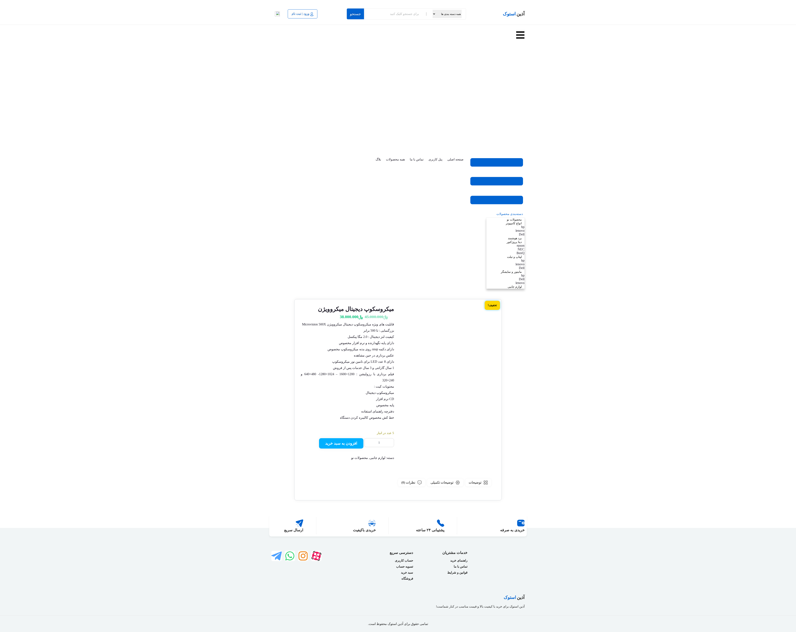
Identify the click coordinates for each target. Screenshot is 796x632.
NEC (522, 110)
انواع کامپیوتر (517, 84)
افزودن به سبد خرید (341, 443)
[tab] (478, 482)
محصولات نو (517, 80)
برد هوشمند (518, 99)
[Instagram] (303, 556)
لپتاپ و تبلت (517, 117)
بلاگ (378, 159)
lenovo (521, 91)
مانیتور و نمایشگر (514, 132)
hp (523, 88)
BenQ (521, 114)
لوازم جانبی (518, 147)
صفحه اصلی (455, 159)
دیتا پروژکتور (517, 102)
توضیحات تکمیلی (442, 482)
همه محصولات (395, 159)
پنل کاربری (435, 159)
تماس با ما (416, 159)
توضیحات (475, 482)
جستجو (355, 14)
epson (521, 106)
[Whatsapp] (290, 556)
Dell (522, 95)
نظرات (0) (408, 482)
